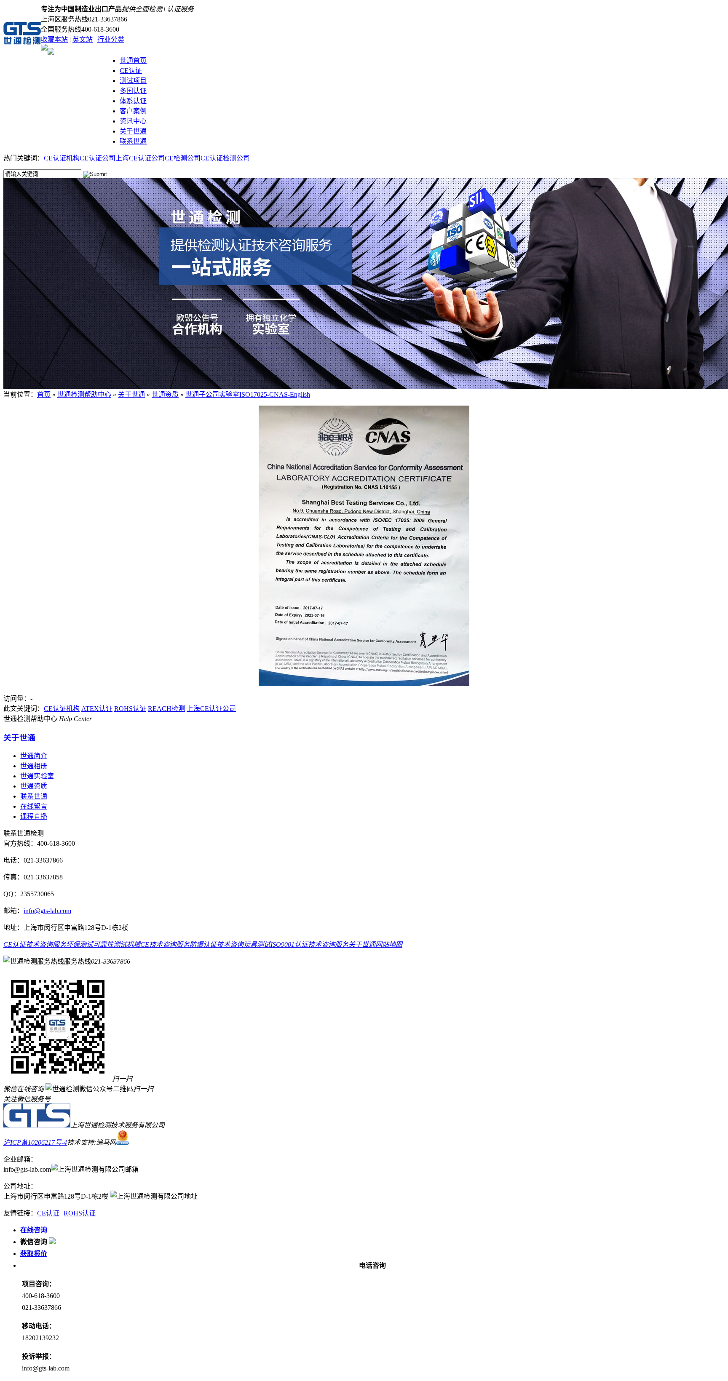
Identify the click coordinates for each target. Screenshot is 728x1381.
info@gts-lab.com (47, 910)
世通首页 (133, 60)
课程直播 (33, 816)
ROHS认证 (130, 708)
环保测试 (79, 944)
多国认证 (133, 90)
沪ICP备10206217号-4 (35, 1142)
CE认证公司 (97, 158)
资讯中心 (133, 121)
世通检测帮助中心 (84, 394)
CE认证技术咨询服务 (34, 944)
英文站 (82, 39)
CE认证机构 (62, 158)
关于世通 (133, 131)
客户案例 (133, 111)
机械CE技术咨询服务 (158, 944)
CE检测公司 (183, 158)
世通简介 (33, 755)
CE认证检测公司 (225, 158)
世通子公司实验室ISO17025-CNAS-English (247, 394)
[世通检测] (36, 1125)
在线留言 (33, 806)
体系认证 (133, 100)
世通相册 (33, 765)
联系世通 (133, 141)
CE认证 (131, 70)
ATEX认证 (96, 708)
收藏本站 (54, 39)
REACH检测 (166, 708)
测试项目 (133, 80)
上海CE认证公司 (140, 158)
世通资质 (165, 394)
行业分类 (110, 39)
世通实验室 (37, 776)
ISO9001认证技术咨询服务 (309, 944)
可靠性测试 (110, 944)
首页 (44, 394)
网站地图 (388, 944)
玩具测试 (257, 944)
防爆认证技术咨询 (217, 944)
